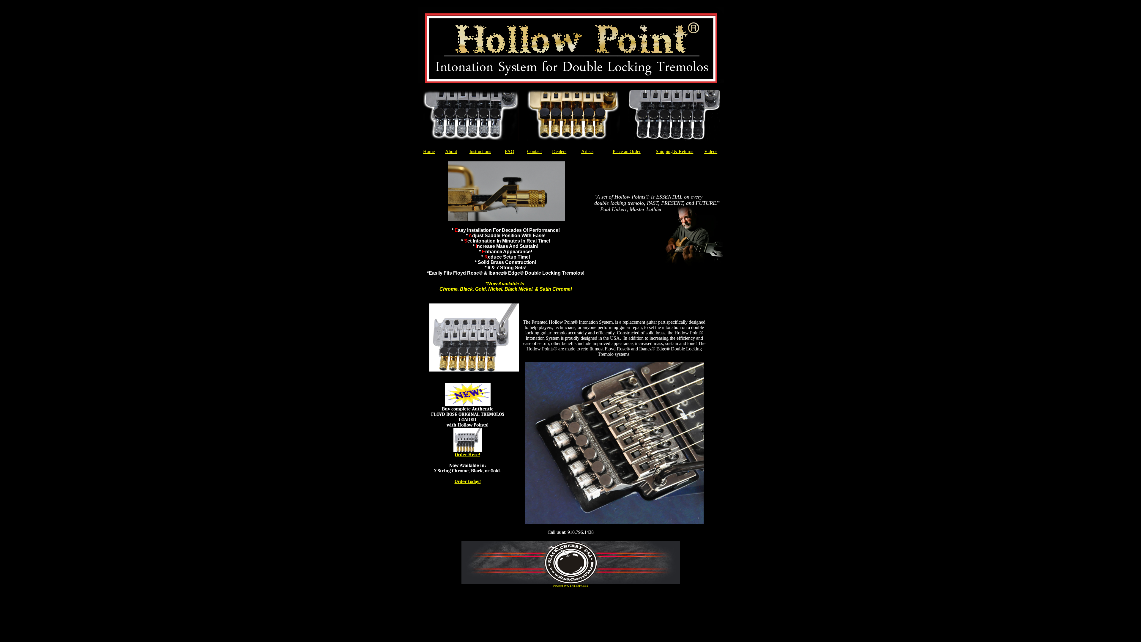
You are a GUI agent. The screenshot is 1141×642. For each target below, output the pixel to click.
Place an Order (627, 151)
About (451, 151)
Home (429, 151)
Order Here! (467, 454)
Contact (534, 151)
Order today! (468, 481)
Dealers (559, 151)
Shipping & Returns (674, 151)
